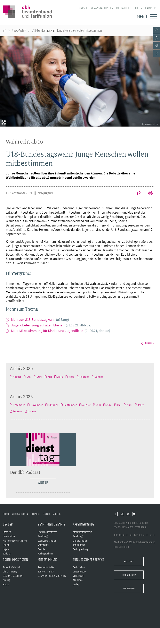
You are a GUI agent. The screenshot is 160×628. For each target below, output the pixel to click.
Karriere (151, 8)
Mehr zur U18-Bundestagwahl (40, 319)
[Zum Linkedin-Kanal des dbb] (128, 514)
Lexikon (137, 8)
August (17, 376)
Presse (83, 8)
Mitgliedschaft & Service (88, 559)
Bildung (6, 580)
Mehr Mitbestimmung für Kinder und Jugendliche (60, 330)
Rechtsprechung (45, 554)
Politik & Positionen (15, 559)
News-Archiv (19, 30)
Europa (6, 584)
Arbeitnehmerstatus (82, 532)
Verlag (76, 584)
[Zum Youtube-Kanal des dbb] (134, 514)
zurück (149, 343)
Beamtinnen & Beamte (51, 524)
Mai (50, 376)
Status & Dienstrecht (47, 532)
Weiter (43, 482)
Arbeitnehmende (83, 524)
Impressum (129, 588)
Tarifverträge (79, 545)
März (71, 376)
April (60, 376)
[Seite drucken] (148, 193)
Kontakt (128, 561)
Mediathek (123, 8)
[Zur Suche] (156, 30)
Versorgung (43, 545)
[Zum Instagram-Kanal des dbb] (122, 514)
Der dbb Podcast (25, 472)
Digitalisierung (10, 572)
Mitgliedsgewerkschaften (15, 541)
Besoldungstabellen (47, 541)
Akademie (78, 580)
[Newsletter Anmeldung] (156, 45)
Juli (29, 376)
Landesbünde (9, 536)
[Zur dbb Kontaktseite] (156, 37)
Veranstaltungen (102, 8)
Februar (84, 376)
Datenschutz (129, 574)
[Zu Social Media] (156, 53)
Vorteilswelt (78, 576)
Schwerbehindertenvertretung (52, 576)
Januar (99, 376)
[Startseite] (4, 30)
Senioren (7, 554)
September (70, 405)
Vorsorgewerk (79, 572)
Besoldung (43, 536)
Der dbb (8, 524)
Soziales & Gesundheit (13, 576)
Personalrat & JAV (46, 567)
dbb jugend (45, 193)
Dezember (19, 405)
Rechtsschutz (79, 567)
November (37, 405)
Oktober (53, 405)
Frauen (6, 545)
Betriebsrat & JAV (46, 572)
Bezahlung (78, 536)
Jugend (6, 549)
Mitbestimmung (47, 559)
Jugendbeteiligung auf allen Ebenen (51, 325)
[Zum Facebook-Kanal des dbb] (116, 514)
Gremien (7, 532)
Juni (39, 376)
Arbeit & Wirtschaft (12, 567)
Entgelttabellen (80, 541)
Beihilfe (41, 549)
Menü (142, 17)
